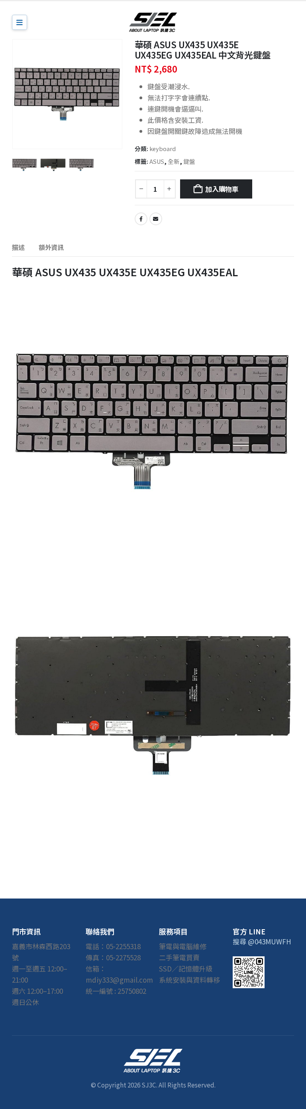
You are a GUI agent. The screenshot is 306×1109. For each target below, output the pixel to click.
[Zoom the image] (153, 1054)
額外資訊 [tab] (51, 247)
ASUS (156, 161)
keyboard (162, 148)
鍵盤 (189, 161)
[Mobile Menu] (19, 22)
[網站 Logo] (153, 22)
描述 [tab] (18, 247)
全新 (174, 161)
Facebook (141, 218)
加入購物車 (222, 189)
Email (155, 218)
